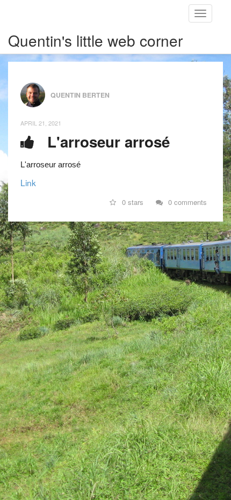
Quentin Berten (80, 94)
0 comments (186, 202)
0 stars (131, 202)
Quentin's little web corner (95, 40)
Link (28, 182)
